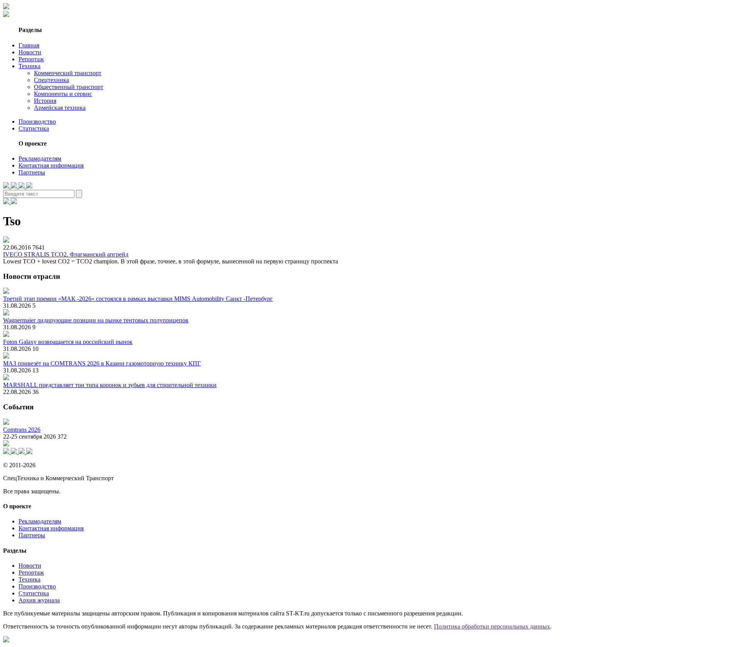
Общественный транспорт (68, 87)
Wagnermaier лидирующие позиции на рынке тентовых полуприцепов (95, 320)
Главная (28, 45)
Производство (37, 121)
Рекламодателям (39, 158)
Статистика (33, 128)
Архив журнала (39, 600)
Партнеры (31, 172)
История (45, 100)
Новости (29, 52)
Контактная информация (51, 165)
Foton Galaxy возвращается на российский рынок (68, 342)
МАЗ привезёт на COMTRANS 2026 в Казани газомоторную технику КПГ (102, 363)
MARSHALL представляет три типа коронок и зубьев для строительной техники (110, 385)
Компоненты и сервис (63, 94)
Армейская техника (60, 107)
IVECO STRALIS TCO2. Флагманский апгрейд (65, 254)
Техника (29, 66)
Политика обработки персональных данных (492, 626)
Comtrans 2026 (21, 429)
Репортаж (31, 59)
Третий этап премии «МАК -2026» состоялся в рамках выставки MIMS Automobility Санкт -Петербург (138, 298)
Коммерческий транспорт (67, 73)
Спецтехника (51, 80)
